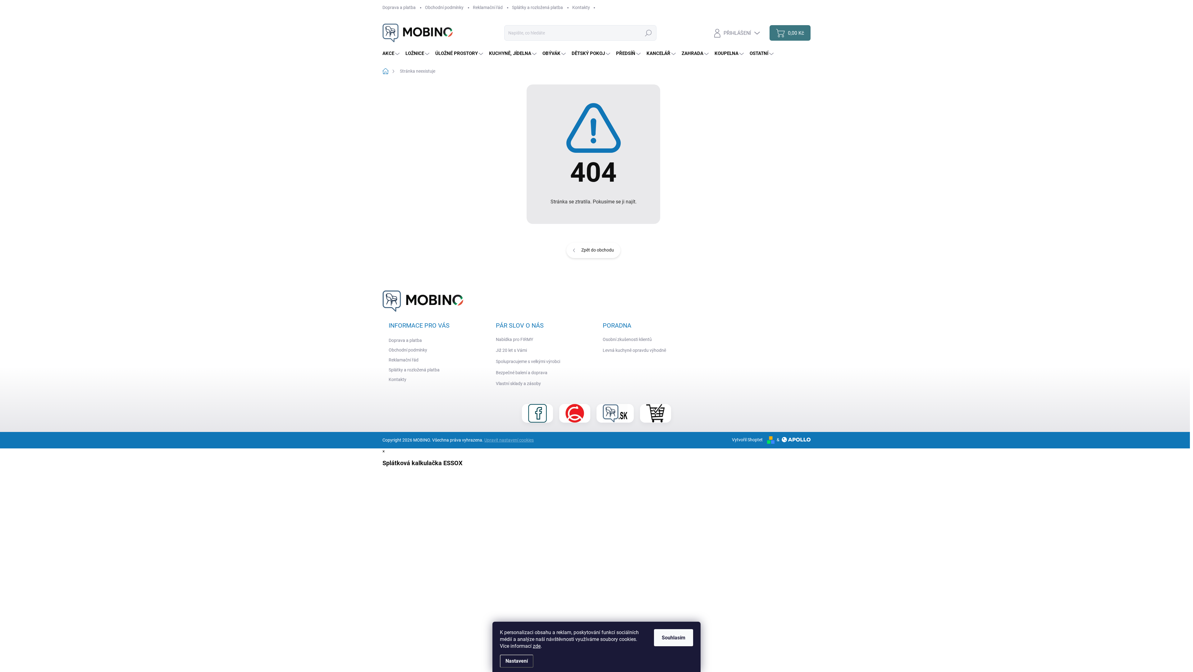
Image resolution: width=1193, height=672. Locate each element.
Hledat (648, 32)
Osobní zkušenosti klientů (627, 339)
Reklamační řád (488, 7)
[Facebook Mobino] (537, 413)
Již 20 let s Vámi (511, 350)
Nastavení (516, 661)
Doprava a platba (399, 7)
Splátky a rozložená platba (537, 7)
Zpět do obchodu (597, 249)
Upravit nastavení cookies (509, 440)
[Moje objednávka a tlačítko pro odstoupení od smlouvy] (655, 413)
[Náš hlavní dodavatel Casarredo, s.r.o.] (574, 413)
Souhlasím (673, 638)
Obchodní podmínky (444, 7)
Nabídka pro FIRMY (514, 339)
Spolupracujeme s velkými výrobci (528, 361)
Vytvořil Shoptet (747, 439)
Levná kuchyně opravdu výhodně (634, 350)
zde (537, 646)
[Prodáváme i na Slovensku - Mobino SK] (615, 413)
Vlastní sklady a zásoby (518, 383)
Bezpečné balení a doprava (521, 372)
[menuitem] (391, 53)
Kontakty (581, 7)
